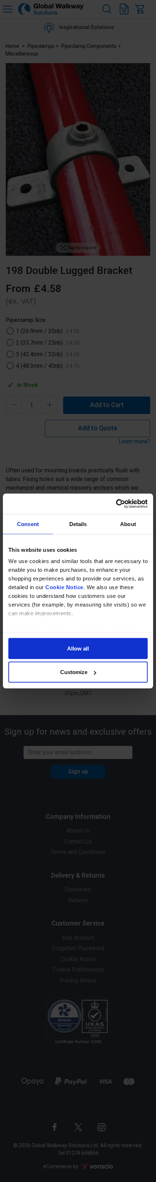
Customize (73, 672)
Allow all (78, 648)
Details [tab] (78, 524)
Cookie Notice (64, 587)
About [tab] (128, 524)
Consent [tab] (28, 524)
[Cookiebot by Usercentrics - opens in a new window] (116, 504)
